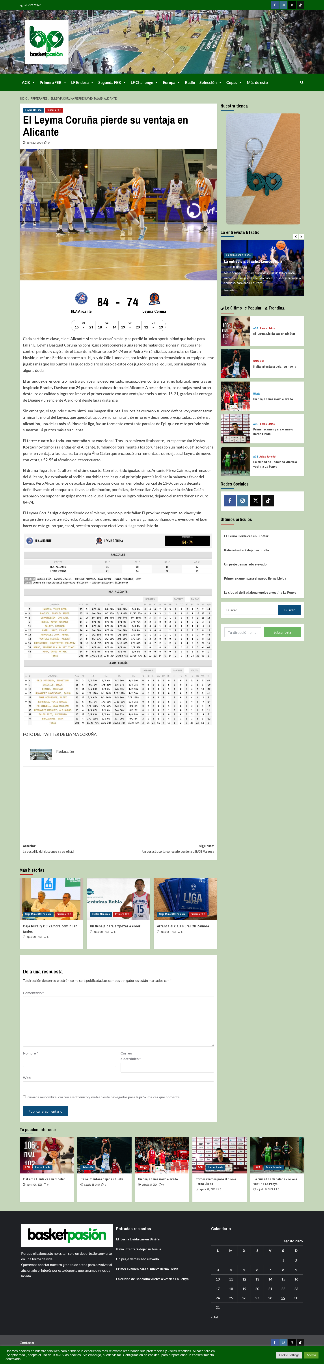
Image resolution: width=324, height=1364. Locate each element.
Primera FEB (50, 82)
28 (270, 1298)
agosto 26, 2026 (34, 937)
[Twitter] (292, 5)
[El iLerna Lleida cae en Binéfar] (235, 330)
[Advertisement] (118, 802)
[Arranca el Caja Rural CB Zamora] (185, 899)
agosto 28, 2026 (92, 1184)
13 (257, 1279)
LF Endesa (80, 82)
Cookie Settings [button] (289, 1355)
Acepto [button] (311, 1355)
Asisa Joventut (267, 456)
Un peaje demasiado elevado (273, 399)
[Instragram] (283, 5)
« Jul (214, 1317)
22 (283, 1288)
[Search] (302, 82)
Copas (231, 82)
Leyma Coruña (33, 110)
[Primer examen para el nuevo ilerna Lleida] (235, 428)
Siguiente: (178, 848)
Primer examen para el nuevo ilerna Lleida (255, 578)
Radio (190, 82)
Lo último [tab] (233, 308)
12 (244, 1279)
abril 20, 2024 (35, 142)
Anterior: (48, 848)
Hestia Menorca (101, 914)
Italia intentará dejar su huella (274, 366)
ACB (26, 82)
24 (218, 1298)
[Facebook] (275, 5)
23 (296, 1288)
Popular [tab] (254, 308)
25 (231, 1298)
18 (231, 1288)
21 (270, 1288)
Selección (208, 82)
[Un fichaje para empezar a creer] (118, 899)
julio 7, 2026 (234, 267)
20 (257, 1288)
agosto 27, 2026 (265, 1189)
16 (296, 1279)
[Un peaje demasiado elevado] (235, 395)
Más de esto (257, 82)
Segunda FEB (109, 82)
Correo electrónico (131, 1056)
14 (270, 1279)
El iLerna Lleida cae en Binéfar (274, 333)
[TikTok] (300, 5)
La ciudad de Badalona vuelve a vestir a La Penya (275, 464)
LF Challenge (142, 82)
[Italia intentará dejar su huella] (235, 363)
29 (283, 1298)
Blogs (256, 393)
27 (257, 1298)
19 (244, 1288)
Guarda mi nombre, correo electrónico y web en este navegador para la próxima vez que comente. (104, 1097)
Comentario (33, 993)
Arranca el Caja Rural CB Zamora (183, 925)
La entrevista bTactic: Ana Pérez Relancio (258, 261)
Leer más (229, 290)
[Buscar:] (251, 610)
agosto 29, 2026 (34, 1184)
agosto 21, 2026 (168, 932)
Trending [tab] (276, 308)
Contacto (27, 1342)
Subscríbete (282, 632)
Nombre (30, 1053)
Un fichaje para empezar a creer (115, 925)
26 (244, 1298)
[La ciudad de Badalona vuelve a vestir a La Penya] (235, 461)
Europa (169, 82)
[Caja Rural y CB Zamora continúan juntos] (51, 899)
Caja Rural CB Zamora (38, 914)
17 (218, 1288)
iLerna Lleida (267, 328)
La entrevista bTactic (238, 255)
